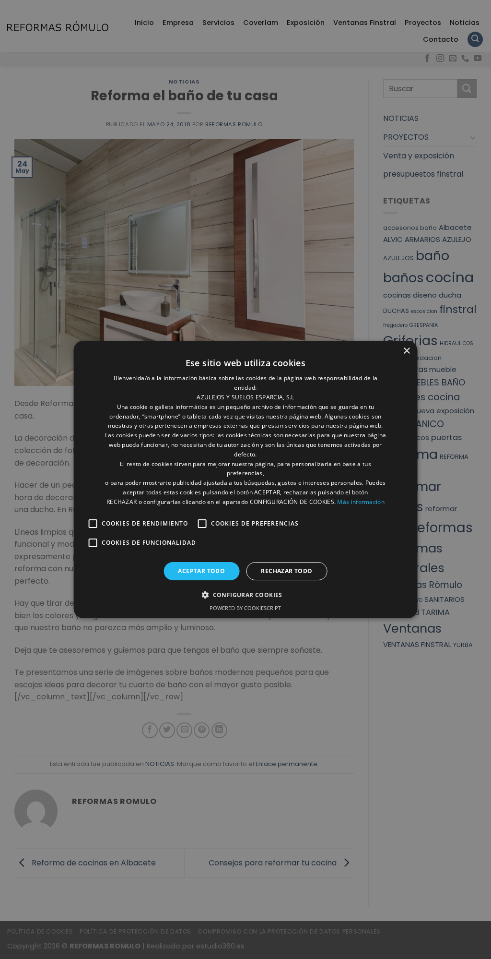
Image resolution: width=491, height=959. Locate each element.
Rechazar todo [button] (286, 571)
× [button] (406, 351)
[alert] (245, 479)
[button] (245, 594)
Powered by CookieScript (245, 607)
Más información (361, 502)
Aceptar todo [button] (201, 571)
